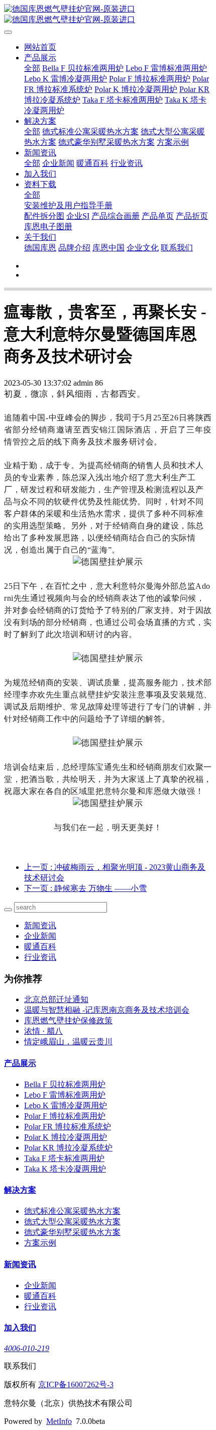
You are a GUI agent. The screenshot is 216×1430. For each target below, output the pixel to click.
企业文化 (143, 247)
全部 (32, 68)
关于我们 (40, 237)
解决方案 (40, 121)
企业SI (77, 216)
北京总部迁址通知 (56, 999)
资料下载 (40, 184)
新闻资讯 (40, 152)
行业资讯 (127, 163)
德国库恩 (40, 247)
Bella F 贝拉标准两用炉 (83, 68)
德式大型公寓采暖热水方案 (72, 1221)
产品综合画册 (115, 216)
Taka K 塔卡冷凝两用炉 (65, 1169)
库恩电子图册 (48, 226)
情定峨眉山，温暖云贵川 (68, 1041)
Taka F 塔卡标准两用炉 (122, 100)
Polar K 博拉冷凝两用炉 (135, 89)
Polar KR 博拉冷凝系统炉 (68, 1147)
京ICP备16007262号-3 (76, 1384)
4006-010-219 (26, 1348)
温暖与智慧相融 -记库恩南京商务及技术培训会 (106, 1010)
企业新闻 (58, 163)
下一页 (85, 888)
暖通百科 (92, 163)
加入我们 (40, 173)
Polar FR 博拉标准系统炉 (67, 1126)
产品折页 (192, 216)
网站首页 (40, 47)
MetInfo (59, 1421)
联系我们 (177, 247)
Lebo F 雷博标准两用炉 (166, 68)
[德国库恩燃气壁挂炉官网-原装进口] (108, 14)
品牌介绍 (74, 247)
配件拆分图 (44, 216)
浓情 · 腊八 (43, 1031)
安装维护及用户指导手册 (68, 205)
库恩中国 (108, 247)
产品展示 (40, 57)
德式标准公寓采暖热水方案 (90, 131)
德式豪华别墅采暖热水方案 (106, 142)
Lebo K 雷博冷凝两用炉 (65, 78)
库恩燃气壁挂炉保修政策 (68, 1020)
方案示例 (173, 142)
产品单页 (158, 216)
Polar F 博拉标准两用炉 (149, 78)
